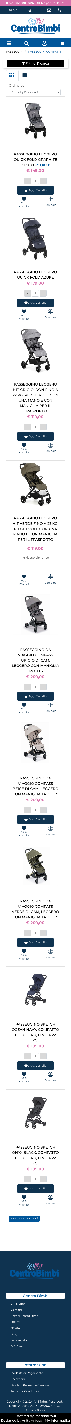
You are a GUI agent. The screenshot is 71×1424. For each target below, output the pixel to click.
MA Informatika (57, 1420)
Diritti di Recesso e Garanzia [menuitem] (30, 1385)
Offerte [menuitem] (16, 1322)
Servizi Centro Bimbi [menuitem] (25, 1316)
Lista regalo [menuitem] (19, 1340)
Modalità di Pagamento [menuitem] (27, 1373)
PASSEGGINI (14, 51)
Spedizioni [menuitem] (18, 1379)
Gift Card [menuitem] (17, 1346)
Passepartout (45, 1416)
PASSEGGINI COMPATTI (44, 51)
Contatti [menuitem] (16, 1309)
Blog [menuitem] (14, 1334)
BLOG (13, 10)
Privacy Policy (35, 1410)
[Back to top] (60, 1413)
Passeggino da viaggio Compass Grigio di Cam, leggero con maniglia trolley (35, 660)
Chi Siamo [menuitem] (18, 1303)
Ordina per (17, 85)
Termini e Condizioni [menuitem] (25, 1391)
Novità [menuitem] (15, 1328)
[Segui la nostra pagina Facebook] (23, 10)
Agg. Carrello (37, 190)
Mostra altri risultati (24, 1218)
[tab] (12, 75)
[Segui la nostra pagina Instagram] (30, 10)
